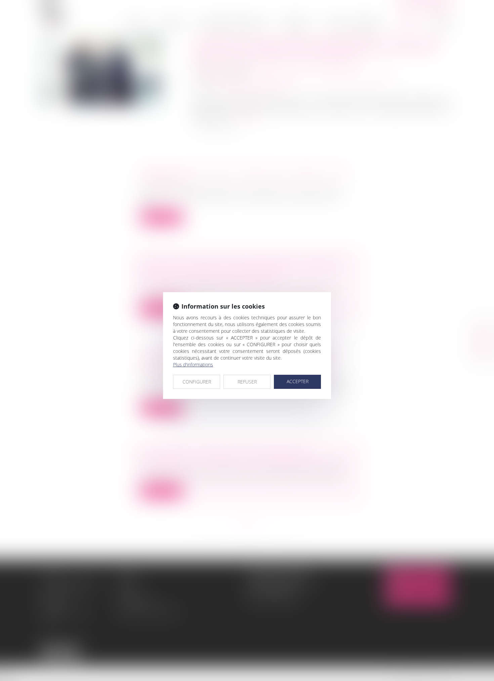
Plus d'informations (193, 364)
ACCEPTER (297, 381)
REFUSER (247, 381)
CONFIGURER (196, 381)
